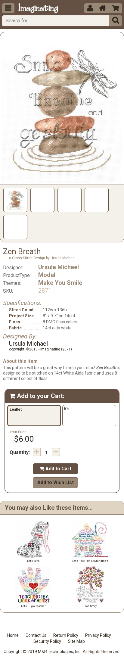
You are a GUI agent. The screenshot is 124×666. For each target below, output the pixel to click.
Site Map (76, 641)
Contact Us (36, 635)
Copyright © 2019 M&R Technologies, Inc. (42, 651)
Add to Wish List (55, 482)
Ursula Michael (58, 267)
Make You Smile (60, 282)
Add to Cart (55, 468)
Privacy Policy (98, 635)
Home (13, 635)
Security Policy (47, 641)
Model (46, 275)
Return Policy (65, 635)
